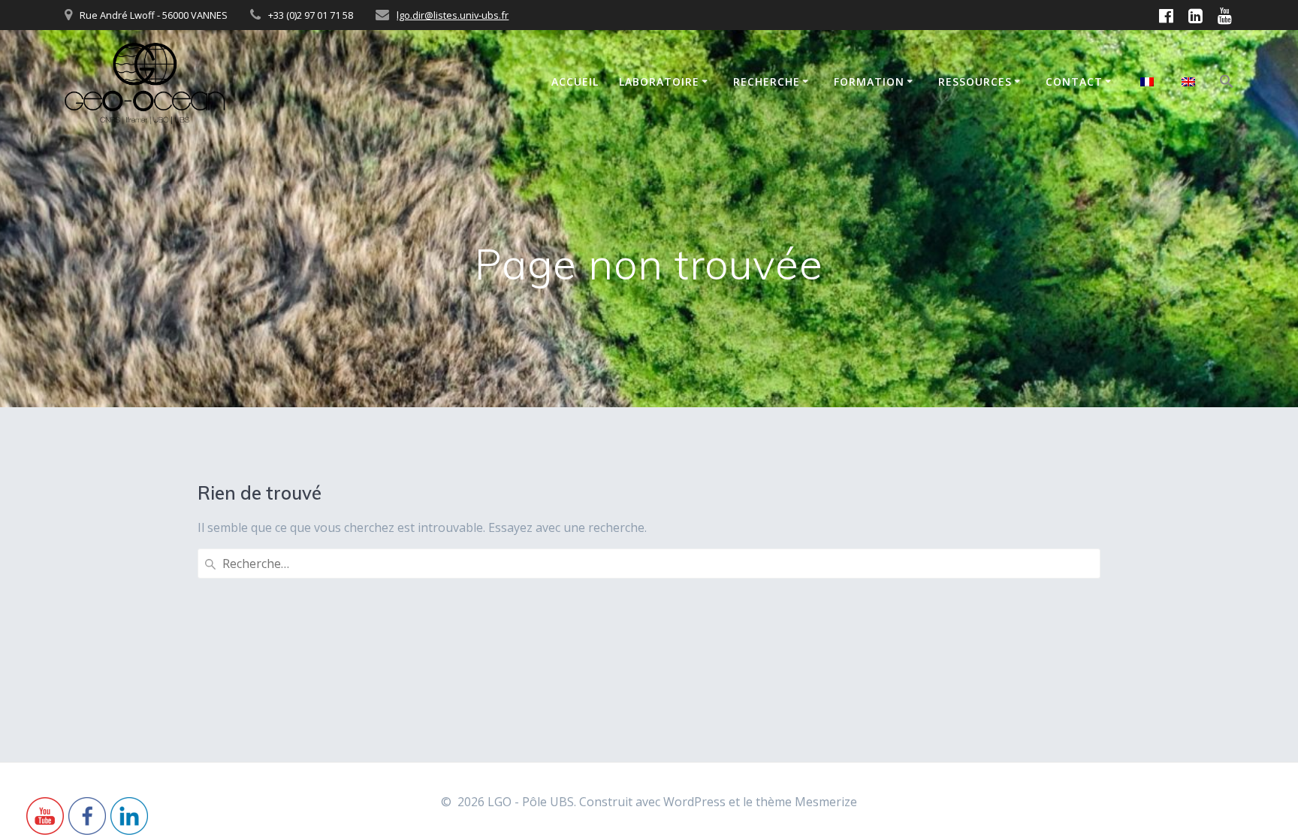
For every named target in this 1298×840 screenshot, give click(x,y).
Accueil (575, 81)
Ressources (975, 81)
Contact (1074, 81)
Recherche (766, 81)
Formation (869, 81)
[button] (1226, 83)
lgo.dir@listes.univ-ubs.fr (453, 15)
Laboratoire (659, 81)
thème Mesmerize (806, 801)
